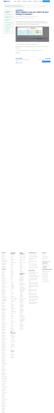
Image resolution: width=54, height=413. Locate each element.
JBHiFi (12, 277)
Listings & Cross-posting (9, 22)
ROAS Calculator (4, 376)
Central (12, 281)
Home (15, 1)
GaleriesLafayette (13, 299)
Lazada (12, 257)
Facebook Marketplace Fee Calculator (4, 309)
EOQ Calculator (4, 355)
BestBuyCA (12, 330)
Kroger (12, 318)
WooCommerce (13, 262)
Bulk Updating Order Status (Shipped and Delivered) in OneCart (22, 279)
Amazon (12, 267)
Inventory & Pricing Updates (8, 20)
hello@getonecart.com (45, 265)
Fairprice (12, 271)
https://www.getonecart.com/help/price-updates (35, 50)
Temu (11, 269)
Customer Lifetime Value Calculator (4, 369)
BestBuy (12, 328)
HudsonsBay (13, 321)
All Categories (7, 30)
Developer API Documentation (33, 267)
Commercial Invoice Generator (3, 396)
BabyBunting (13, 286)
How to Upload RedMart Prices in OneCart (22, 284)
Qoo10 (12, 276)
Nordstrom (12, 316)
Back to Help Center (46, 61)
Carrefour (12, 325)
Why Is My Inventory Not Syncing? (22, 325)
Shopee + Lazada (22, 255)
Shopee (12, 255)
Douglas (12, 306)
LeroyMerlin (12, 301)
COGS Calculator (4, 386)
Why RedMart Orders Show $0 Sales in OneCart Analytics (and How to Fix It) (22, 289)
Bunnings (12, 284)
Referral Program (45, 258)
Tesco (12, 294)
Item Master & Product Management (8, 17)
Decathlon (12, 272)
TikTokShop (12, 259)
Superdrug (12, 293)
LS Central (12, 339)
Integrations (24, 1)
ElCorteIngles (13, 308)
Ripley (12, 323)
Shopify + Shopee (22, 257)
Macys (12, 315)
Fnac (11, 303)
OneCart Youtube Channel (33, 265)
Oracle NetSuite (13, 341)
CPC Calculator (4, 380)
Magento (12, 274)
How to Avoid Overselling (33, 254)
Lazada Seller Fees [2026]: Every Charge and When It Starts (33, 279)
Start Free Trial (46, 1)
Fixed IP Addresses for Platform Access (22, 315)
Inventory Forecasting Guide (33, 256)
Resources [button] (30, 1)
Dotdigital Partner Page (45, 271)
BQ (11, 291)
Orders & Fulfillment (8, 24)
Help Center (9, 5)
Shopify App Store (45, 274)
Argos (12, 289)
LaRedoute (12, 313)
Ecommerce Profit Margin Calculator (4, 291)
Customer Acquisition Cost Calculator (4, 373)
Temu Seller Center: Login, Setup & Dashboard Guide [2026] (33, 290)
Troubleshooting (7, 28)
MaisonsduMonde (13, 311)
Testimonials (35, 1)
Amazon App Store (45, 273)
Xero (11, 349)
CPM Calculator (4, 378)
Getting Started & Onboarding (16, 5)
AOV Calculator (4, 381)
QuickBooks (13, 344)
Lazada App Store (45, 276)
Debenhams (12, 296)
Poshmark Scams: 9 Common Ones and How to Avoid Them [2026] (33, 286)
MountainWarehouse (14, 298)
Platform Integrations (8, 14)
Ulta (11, 320)
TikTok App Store (45, 278)
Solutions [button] (19, 1)
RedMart (12, 264)
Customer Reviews (45, 256)
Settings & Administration (9, 26)
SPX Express (13, 354)
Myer (11, 279)
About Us (43, 254)
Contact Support (19, 62)
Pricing (40, 1)
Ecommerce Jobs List (45, 281)
